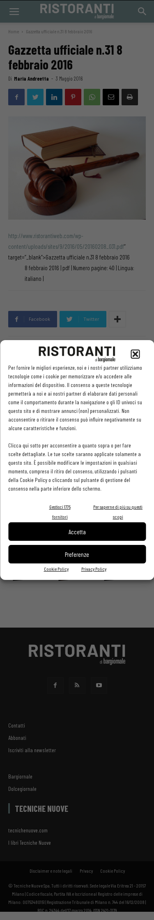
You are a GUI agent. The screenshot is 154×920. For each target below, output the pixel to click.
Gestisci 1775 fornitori (60, 511)
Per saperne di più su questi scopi (118, 511)
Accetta (77, 531)
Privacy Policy (93, 569)
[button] (135, 354)
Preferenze (77, 554)
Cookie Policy (56, 569)
